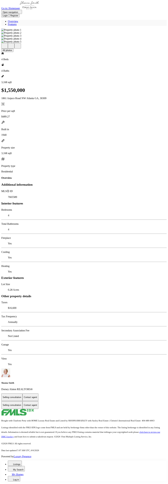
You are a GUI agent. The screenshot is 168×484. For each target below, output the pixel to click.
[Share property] (17, 46)
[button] (84, 29)
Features (12, 24)
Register (14, 15)
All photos (7, 50)
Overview (13, 21)
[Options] (4, 46)
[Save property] (11, 46)
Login (5, 15)
